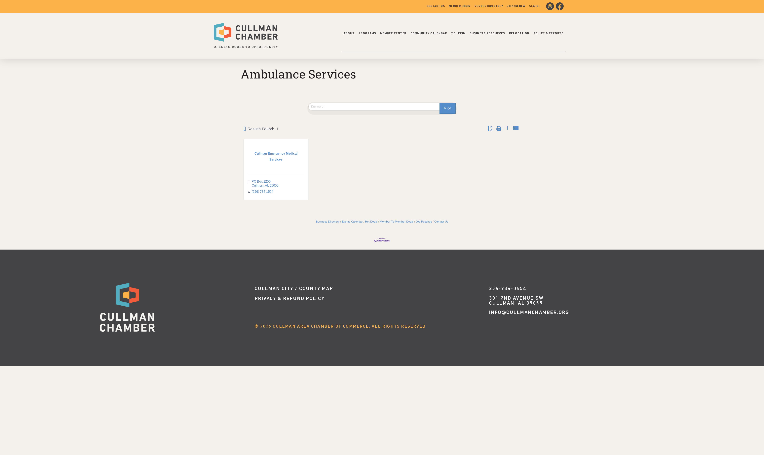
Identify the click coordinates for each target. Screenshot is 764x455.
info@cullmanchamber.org (529, 312)
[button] (245, 129)
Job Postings (424, 221)
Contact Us (441, 221)
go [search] (449, 108)
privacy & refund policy (290, 298)
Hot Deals (371, 221)
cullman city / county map (294, 288)
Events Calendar (352, 221)
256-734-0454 (507, 288)
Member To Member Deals (396, 221)
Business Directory (327, 221)
